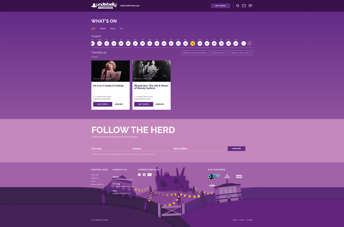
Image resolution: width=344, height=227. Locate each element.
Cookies (250, 220)
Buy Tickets (220, 6)
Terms (235, 220)
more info (119, 104)
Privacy (242, 220)
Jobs (93, 181)
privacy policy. (114, 154)
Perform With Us (97, 184)
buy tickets (103, 104)
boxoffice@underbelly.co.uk (123, 186)
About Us (94, 178)
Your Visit (94, 175)
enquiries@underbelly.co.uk (123, 179)
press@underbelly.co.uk (122, 193)
